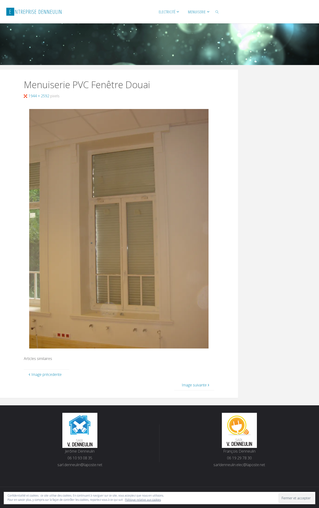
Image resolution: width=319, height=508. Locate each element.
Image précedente (46, 374)
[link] (217, 11)
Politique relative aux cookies (143, 500)
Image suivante (194, 385)
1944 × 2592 (39, 95)
